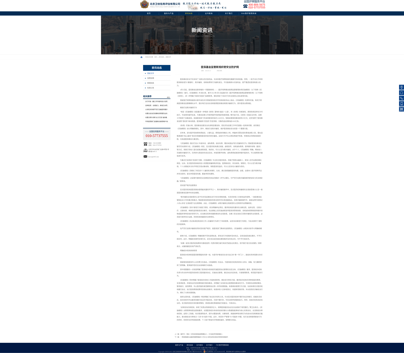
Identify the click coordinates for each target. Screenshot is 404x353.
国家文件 (168, 57)
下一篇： (201, 337)
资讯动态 (161, 57)
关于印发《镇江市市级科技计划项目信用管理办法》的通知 (164, 101)
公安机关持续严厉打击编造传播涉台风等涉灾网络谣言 (163, 109)
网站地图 (228, 351)
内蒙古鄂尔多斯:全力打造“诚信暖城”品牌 (158, 117)
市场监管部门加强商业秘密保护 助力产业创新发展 (161, 121)
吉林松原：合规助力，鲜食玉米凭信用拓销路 (160, 105)
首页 (149, 13)
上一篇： (199, 334)
